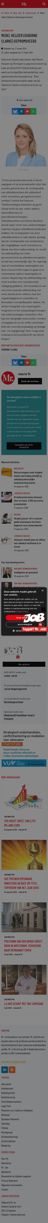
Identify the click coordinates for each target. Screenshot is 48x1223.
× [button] (42, 590)
